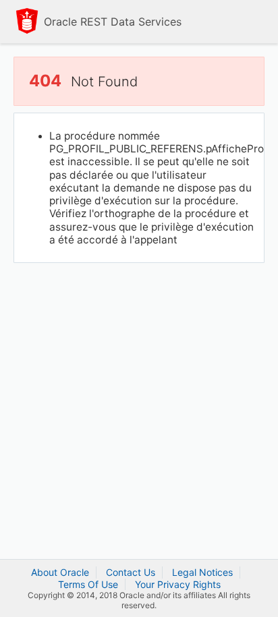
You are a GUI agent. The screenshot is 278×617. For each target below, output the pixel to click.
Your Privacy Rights (178, 584)
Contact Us (130, 572)
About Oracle (60, 572)
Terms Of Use (88, 584)
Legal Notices (202, 572)
